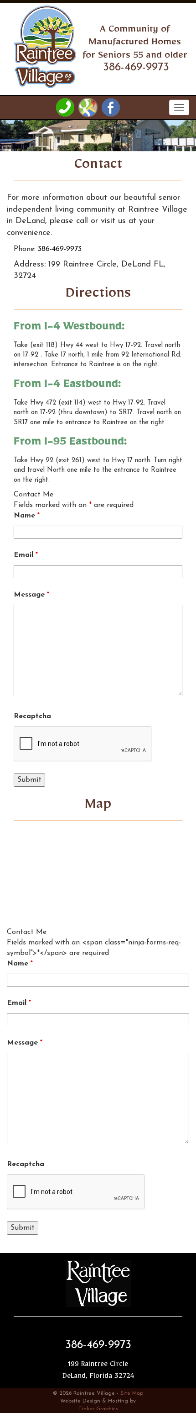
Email (26, 555)
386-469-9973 (60, 249)
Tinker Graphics (98, 1409)
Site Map (131, 1393)
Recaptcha (32, 716)
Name (27, 515)
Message (31, 594)
